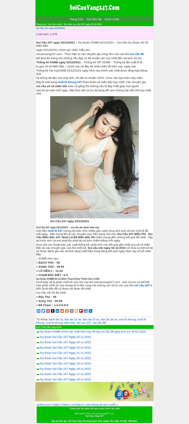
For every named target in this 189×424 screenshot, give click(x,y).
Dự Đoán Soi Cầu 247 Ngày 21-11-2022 (65, 352)
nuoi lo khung (127, 319)
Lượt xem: (42, 34)
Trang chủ (41, 24)
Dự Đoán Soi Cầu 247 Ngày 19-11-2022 (65, 363)
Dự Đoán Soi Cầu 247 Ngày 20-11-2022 (65, 358)
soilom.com (44, 404)
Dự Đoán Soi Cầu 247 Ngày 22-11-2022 (65, 347)
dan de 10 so (72, 319)
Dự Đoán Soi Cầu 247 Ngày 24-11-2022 (65, 336)
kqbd (56, 404)
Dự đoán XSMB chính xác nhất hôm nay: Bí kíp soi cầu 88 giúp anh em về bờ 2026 (93, 331)
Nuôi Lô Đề (112, 19)
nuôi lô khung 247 (70, 82)
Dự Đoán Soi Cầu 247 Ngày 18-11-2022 (65, 368)
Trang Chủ (76, 19)
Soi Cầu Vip (94, 19)
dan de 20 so (91, 319)
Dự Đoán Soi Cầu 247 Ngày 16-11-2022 (65, 379)
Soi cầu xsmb (55, 24)
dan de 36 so (109, 319)
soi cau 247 (84, 322)
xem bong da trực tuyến (101, 404)
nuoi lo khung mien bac (60, 322)
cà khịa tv (78, 404)
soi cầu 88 (137, 54)
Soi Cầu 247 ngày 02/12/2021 (50, 28)
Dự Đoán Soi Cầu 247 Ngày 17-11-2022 (65, 374)
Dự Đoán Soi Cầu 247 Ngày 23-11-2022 (65, 342)
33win (65, 404)
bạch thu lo (56, 319)
